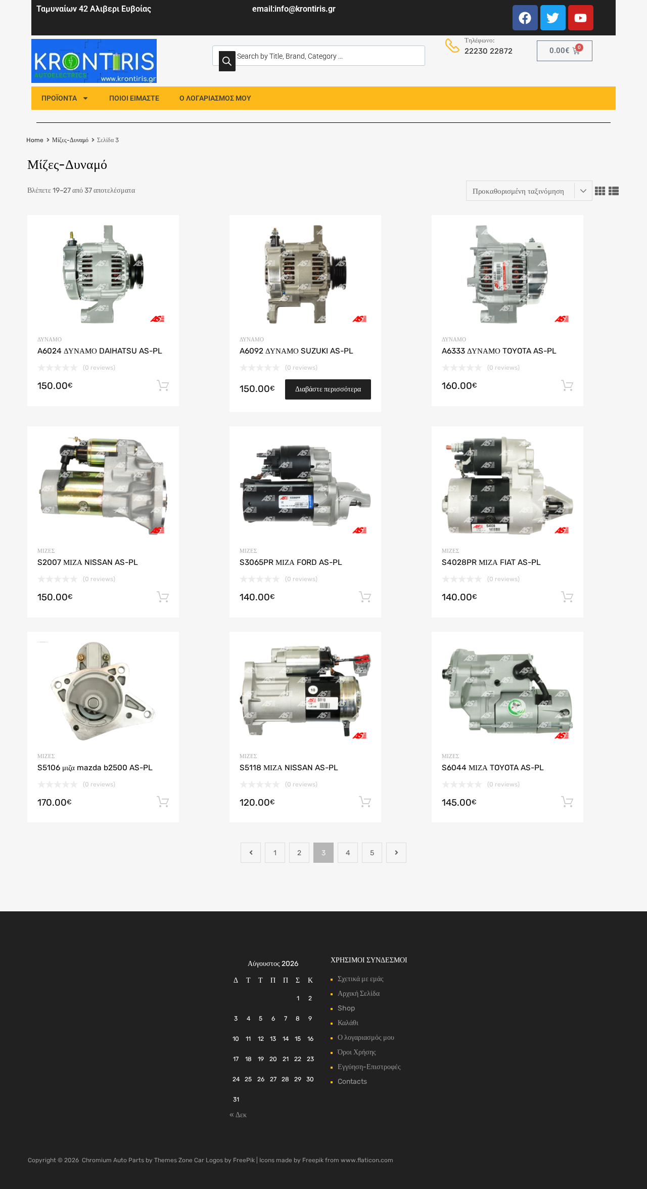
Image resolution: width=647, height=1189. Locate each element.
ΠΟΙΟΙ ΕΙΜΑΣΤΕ (134, 98)
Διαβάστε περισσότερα (328, 389)
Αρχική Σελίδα (359, 993)
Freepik (313, 1160)
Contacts (352, 1081)
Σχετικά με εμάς (361, 979)
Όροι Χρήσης (357, 1052)
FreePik (244, 1160)
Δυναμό (49, 339)
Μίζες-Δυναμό (70, 140)
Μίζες (46, 551)
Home (34, 140)
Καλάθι (348, 1023)
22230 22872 (486, 51)
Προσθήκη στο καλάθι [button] (163, 385)
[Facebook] (525, 17)
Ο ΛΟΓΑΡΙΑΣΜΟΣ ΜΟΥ (215, 98)
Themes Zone (173, 1160)
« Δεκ (238, 1115)
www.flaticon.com (367, 1160)
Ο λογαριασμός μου (366, 1037)
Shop (346, 1008)
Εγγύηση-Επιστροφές (369, 1067)
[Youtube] (580, 17)
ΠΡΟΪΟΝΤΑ (59, 98)
